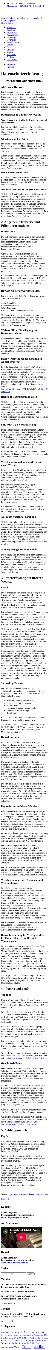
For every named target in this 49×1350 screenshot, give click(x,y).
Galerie (10, 45)
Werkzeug (10, 1347)
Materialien (11, 40)
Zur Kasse (11, 57)
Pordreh (45, 1338)
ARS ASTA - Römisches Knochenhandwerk (26, 6)
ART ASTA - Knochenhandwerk (21, 3)
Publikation (5, 1340)
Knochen (29, 1335)
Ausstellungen (13, 42)
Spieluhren (40, 1343)
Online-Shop (6, 1199)
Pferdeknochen (35, 1338)
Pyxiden (13, 1340)
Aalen (3, 1332)
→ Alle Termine (8, 1303)
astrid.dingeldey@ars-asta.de (14, 1217)
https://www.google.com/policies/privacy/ (19, 1124)
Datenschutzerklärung (38, 1194)
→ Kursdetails (7, 1321)
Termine (10, 49)
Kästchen (4, 1338)
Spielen (33, 1343)
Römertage (30, 1340)
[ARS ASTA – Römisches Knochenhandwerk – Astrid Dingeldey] (24, 20)
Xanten (17, 1347)
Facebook (11, 64)
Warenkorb (11, 54)
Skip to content (7, 23)
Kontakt (10, 52)
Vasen (3, 1347)
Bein (21, 1332)
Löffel (11, 1338)
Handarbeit (17, 1335)
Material (19, 1337)
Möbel (26, 1338)
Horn (24, 1335)
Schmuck (5, 1343)
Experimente (12, 32)
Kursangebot (12, 35)
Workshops (11, 37)
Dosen (32, 1332)
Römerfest (21, 1340)
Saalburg (38, 1340)
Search (30, 1274)
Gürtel (9, 1335)
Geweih (4, 1335)
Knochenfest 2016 (41, 1335)
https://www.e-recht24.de (19, 1194)
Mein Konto (12, 59)
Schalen (45, 1340)
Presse (9, 47)
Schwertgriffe (24, 1343)
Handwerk (11, 27)
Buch (26, 1332)
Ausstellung (12, 1331)
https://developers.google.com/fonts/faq (26, 1119)
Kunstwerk (11, 30)
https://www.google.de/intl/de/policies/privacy (26, 1058)
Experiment (39, 1332)
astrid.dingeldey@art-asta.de (14, 1263)
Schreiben (14, 1343)
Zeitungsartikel (33, 1347)
